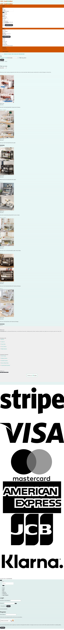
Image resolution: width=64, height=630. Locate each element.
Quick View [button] (2, 103)
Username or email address (5, 600)
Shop (3, 6)
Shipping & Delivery (4, 358)
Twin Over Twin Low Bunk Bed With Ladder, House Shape (10, 250)
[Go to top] (1, 580)
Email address (3, 614)
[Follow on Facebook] (1, 372)
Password (2, 603)
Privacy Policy (3, 344)
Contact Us (4, 48)
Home (3, 5)
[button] (5, 51)
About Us (4, 47)
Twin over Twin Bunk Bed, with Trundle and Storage (9, 321)
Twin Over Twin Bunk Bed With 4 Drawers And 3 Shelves (10, 107)
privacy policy (58, 624)
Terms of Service (3, 346)
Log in (8, 606)
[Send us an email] (4, 372)
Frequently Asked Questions (5, 365)
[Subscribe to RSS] (7, 372)
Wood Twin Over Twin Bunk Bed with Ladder (8, 179)
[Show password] (16, 603)
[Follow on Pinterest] (6, 372)
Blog (3, 28)
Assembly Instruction (4, 360)
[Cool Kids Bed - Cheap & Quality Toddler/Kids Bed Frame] (6, 2)
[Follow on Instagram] (2, 372)
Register (2, 627)
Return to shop (6, 36)
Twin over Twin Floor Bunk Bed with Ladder (7, 142)
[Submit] (3, 585)
